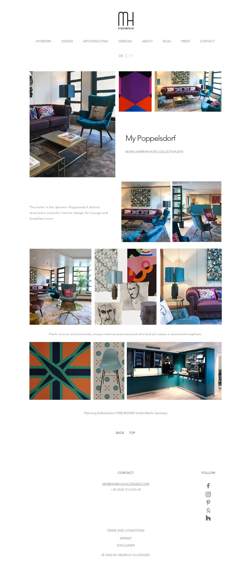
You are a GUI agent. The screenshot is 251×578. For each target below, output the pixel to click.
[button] (67, 41)
